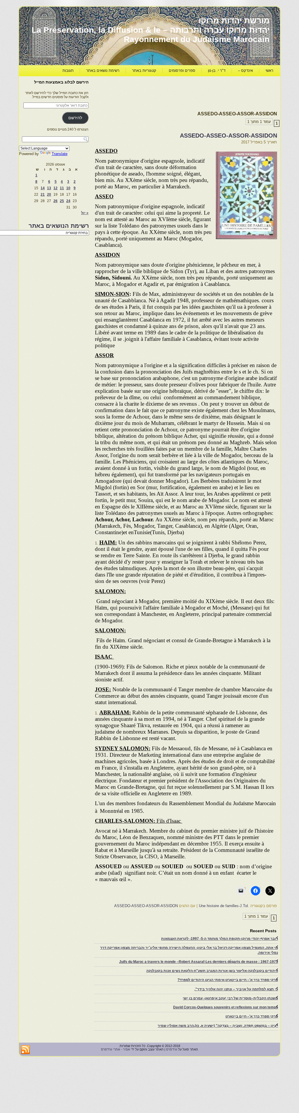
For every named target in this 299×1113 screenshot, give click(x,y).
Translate (59, 154)
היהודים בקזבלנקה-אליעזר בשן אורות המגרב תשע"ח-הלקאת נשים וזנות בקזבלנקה (212, 971)
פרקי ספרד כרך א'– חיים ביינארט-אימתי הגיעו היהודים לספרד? (228, 980)
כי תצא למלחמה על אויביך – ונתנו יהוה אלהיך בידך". (236, 989)
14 (43, 188)
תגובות (68, 70)
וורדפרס (171, 1049)
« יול (84, 213)
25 (62, 201)
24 (68, 201)
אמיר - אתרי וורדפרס (115, 1049)
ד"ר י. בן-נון (216, 70)
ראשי (269, 70)
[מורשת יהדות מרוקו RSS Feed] (25, 1050)
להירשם (75, 118)
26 (55, 201)
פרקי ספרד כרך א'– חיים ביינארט (251, 1016)
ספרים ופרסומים (182, 70)
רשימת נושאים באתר (102, 70)
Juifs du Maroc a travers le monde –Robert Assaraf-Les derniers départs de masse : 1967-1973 (198, 962)
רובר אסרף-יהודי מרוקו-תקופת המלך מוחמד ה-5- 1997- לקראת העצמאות (219, 939)
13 (49, 188)
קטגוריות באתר (144, 70)
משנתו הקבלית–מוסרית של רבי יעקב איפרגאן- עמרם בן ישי (230, 998)
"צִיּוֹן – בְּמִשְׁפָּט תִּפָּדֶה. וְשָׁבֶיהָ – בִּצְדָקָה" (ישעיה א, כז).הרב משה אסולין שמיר (218, 1026)
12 (55, 188)
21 (43, 194)
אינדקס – (245, 70)
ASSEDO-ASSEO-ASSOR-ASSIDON (228, 135)
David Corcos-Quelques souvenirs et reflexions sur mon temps (225, 1007)
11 (62, 188)
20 (49, 194)
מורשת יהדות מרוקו (234, 20)
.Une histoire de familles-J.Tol (224, 906)
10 (68, 188)
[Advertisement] (171, 92)
